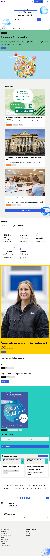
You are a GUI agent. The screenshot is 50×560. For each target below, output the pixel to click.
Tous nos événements (43, 456)
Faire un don (37, 1)
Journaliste (40, 28)
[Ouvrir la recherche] (44, 1)
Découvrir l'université (24, 237)
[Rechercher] (47, 498)
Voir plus (3, 47)
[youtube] (25, 498)
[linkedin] (27, 498)
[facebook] (21, 498)
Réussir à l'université (24, 253)
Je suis (4, 222)
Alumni (27, 28)
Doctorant (21, 28)
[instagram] (23, 498)
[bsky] (29, 498)
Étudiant (15, 28)
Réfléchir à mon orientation (7, 237)
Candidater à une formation (8, 253)
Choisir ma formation (40, 237)
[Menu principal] (47, 1)
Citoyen (46, 28)
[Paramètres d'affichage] (32, 1)
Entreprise (33, 28)
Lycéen (9, 28)
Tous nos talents (5, 381)
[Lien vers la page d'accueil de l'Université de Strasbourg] (7, 1)
